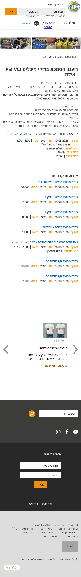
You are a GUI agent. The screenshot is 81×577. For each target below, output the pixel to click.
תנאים (28, 16)
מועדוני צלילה (47, 532)
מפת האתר (47, 503)
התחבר (48, 27)
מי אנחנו (59, 524)
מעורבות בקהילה (69, 532)
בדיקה (11, 11)
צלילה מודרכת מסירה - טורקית (61, 197)
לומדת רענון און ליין (16, 133)
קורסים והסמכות (41, 524)
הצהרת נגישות (52, 536)
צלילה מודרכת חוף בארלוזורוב (62, 261)
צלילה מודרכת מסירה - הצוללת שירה (58, 182)
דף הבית (73, 524)
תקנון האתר (71, 536)
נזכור (70, 546)
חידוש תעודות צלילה (21, 528)
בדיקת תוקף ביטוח (56, 4)
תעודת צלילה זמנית (67, 528)
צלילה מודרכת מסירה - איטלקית (60, 227)
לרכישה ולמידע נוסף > (53, 365)
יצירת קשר (34, 503)
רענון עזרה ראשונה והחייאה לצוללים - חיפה (54, 242)
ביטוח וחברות (45, 528)
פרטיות (34, 16)
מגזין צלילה (29, 532)
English (25, 23)
